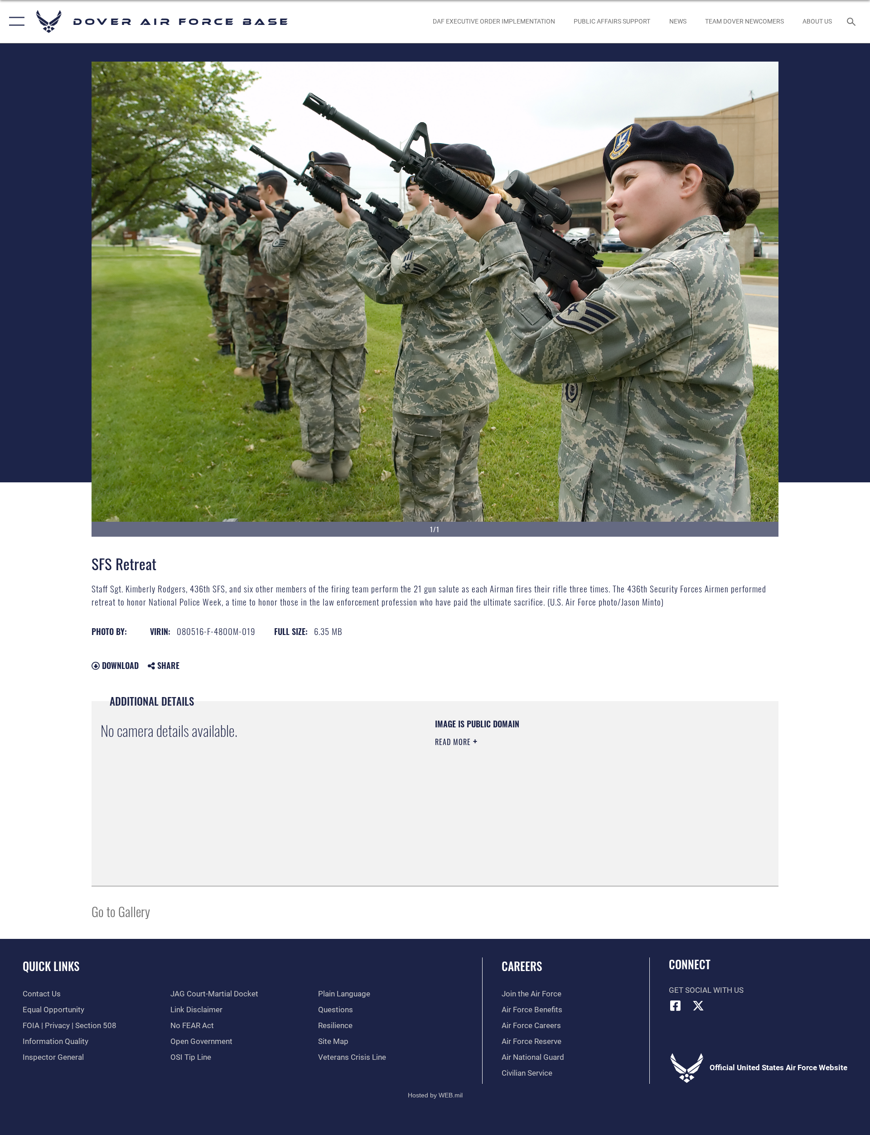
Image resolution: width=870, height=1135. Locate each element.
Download (119, 665)
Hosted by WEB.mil (435, 1095)
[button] (14, 21)
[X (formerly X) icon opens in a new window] (698, 1005)
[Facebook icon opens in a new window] (675, 1005)
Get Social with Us (706, 990)
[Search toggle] (852, 21)
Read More (454, 741)
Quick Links (51, 965)
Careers (522, 965)
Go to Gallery (121, 911)
